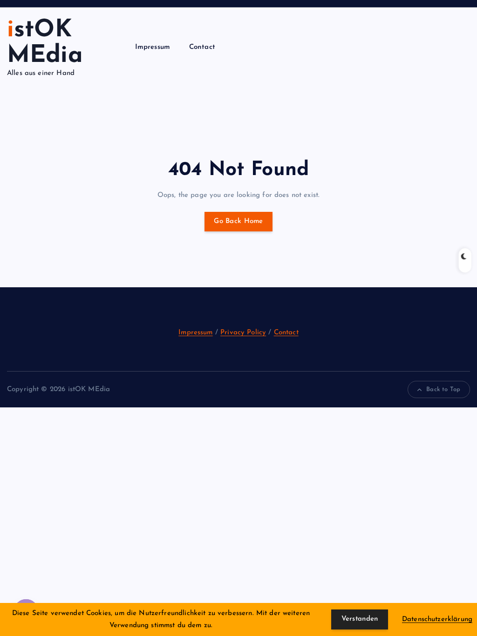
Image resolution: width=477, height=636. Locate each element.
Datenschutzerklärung (437, 619)
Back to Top (443, 389)
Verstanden (359, 619)
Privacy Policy (243, 332)
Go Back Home (238, 221)
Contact (202, 47)
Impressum (152, 47)
